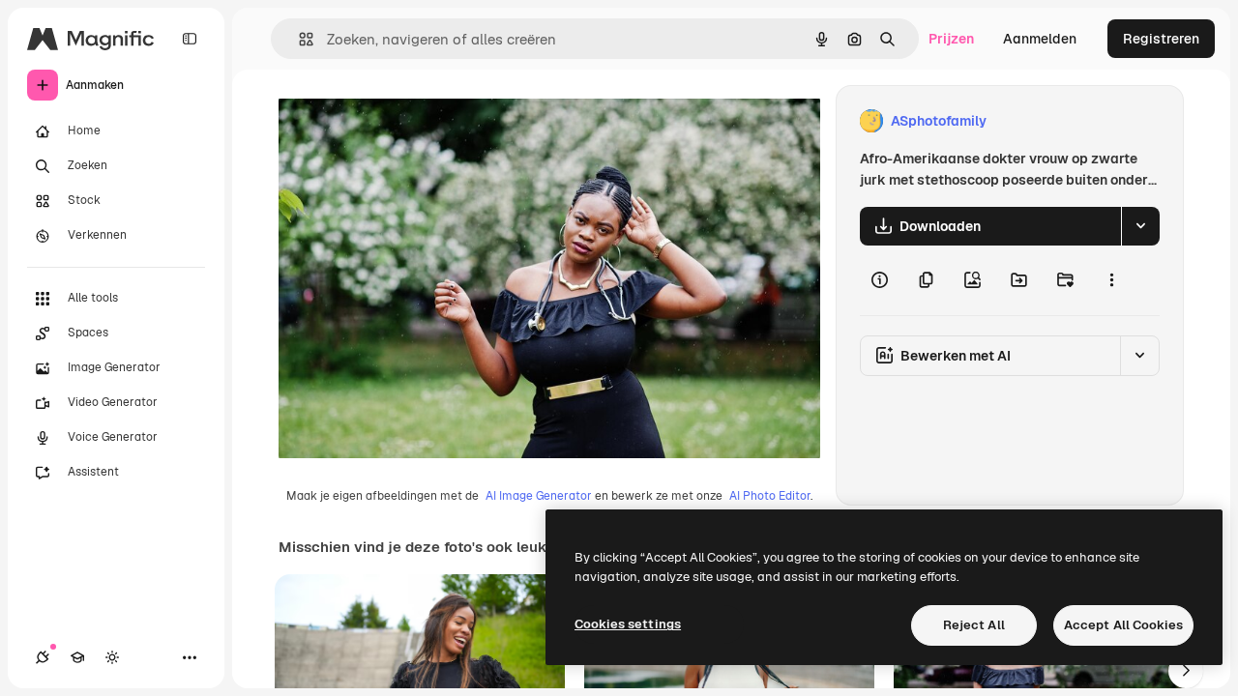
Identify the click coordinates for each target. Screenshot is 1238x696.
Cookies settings (628, 624)
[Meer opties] (1111, 280)
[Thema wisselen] (112, 657)
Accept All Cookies (1123, 625)
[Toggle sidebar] (189, 38)
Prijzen (951, 38)
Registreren (1161, 38)
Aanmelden (1039, 38)
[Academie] (77, 657)
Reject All (974, 625)
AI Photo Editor (770, 496)
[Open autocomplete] (298, 39)
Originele (405, 121)
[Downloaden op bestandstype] (1140, 226)
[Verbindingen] (42, 657)
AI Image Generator (539, 496)
